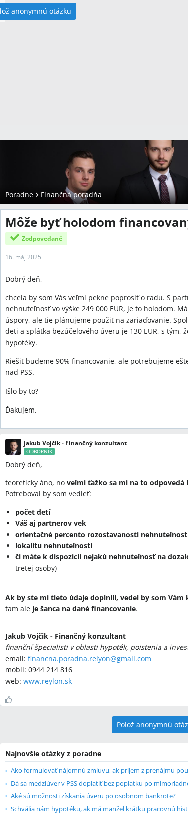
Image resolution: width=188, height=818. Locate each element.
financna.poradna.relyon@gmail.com (89, 658)
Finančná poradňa (71, 194)
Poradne (19, 194)
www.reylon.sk (47, 681)
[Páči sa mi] (12, 700)
